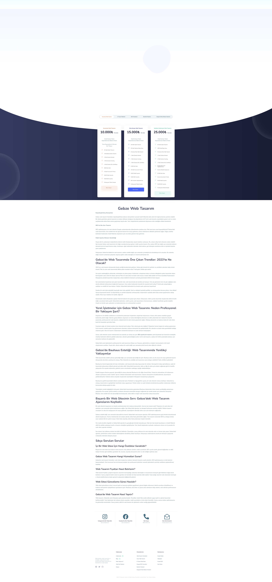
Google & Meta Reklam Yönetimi (144, 569)
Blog (118, 558)
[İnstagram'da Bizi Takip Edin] (105, 519)
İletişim (158, 6)
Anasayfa (117, 6)
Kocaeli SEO (160, 561)
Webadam (159, 558)
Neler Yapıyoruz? (138, 6)
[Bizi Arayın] (146, 519)
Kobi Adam (159, 564)
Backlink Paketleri (140, 567)
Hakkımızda (125, 6)
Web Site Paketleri (120, 564)
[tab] (107, 116)
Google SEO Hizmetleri (142, 564)
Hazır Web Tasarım (141, 558)
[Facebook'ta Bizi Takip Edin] (125, 519)
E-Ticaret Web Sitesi (141, 561)
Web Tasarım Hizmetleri (142, 556)
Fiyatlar (150, 6)
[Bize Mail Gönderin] (167, 519)
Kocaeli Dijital (160, 556)
